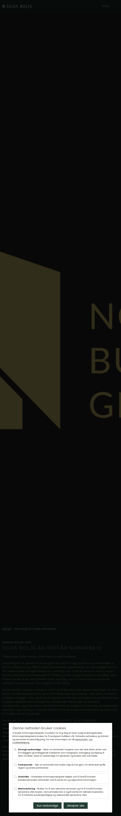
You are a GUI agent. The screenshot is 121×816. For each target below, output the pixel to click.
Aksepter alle (75, 805)
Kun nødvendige (47, 805)
